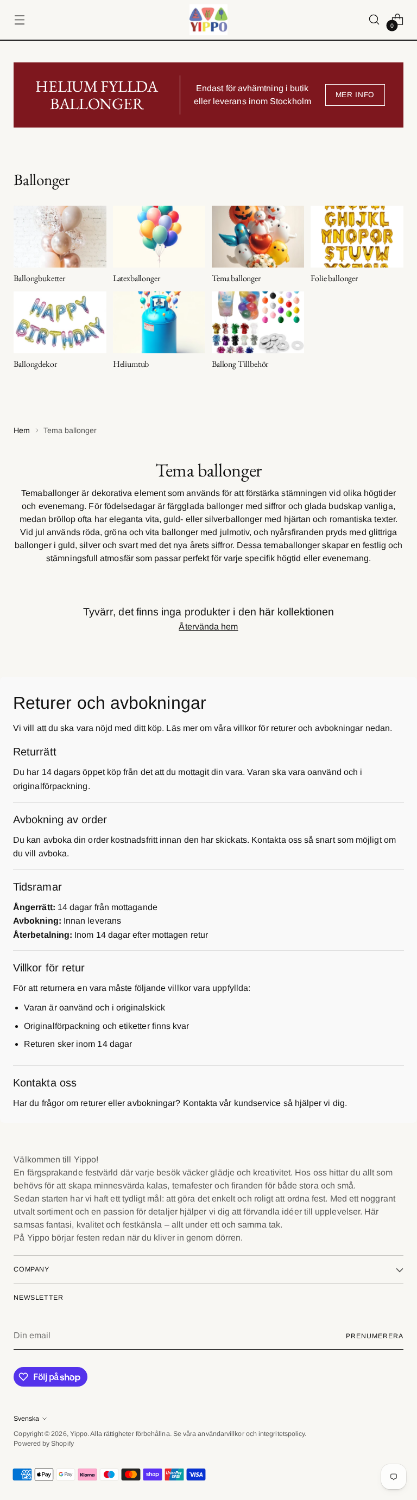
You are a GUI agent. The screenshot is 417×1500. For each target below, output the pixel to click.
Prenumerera (374, 1336)
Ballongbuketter (39, 278)
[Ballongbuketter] (60, 237)
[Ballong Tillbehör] (258, 322)
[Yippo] (208, 19)
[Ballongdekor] (60, 322)
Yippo (78, 1434)
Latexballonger (136, 278)
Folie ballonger (334, 278)
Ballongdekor (35, 364)
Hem (22, 430)
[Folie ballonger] (357, 237)
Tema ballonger (236, 278)
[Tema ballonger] (258, 237)
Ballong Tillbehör (240, 364)
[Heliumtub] (159, 322)
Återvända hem (208, 626)
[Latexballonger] (159, 237)
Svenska (26, 1418)
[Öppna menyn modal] (19, 20)
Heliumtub (131, 364)
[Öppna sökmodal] (374, 20)
